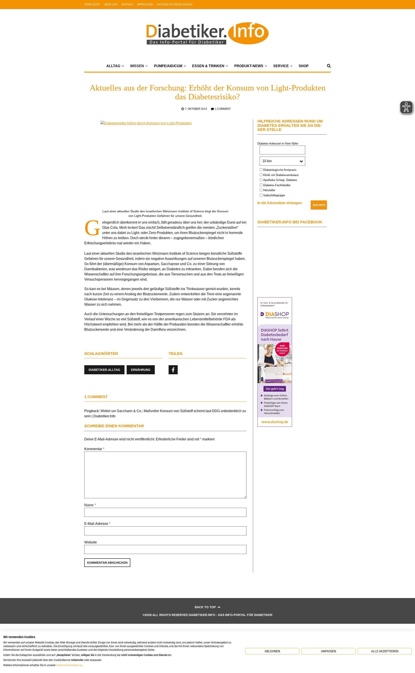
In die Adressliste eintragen (279, 203)
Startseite (92, 4)
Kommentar (94, 449)
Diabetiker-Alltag (104, 369)
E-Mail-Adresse (97, 523)
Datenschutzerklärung (174, 4)
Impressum (145, 4)
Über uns (110, 4)
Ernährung (140, 369)
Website (90, 542)
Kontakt (127, 4)
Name (90, 505)
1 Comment (223, 108)
